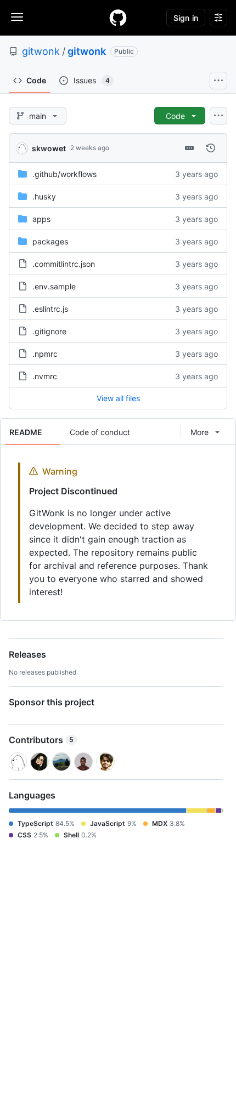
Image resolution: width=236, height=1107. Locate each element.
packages (50, 241)
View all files (118, 398)
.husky (44, 196)
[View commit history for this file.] (210, 148)
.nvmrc (44, 376)
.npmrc (45, 353)
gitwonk (41, 51)
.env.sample (54, 286)
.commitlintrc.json (63, 264)
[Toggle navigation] (17, 17)
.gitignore (49, 331)
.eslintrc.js (50, 308)
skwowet (49, 148)
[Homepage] (118, 17)
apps (41, 219)
